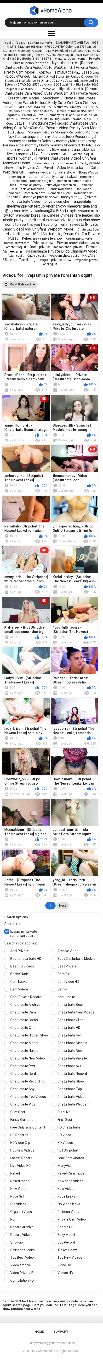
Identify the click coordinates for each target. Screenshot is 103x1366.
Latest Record (21, 1158)
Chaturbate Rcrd (23, 1074)
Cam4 (62, 989)
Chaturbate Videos (71, 1097)
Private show (43, 243)
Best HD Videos (22, 966)
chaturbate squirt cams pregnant (55, 163)
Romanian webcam (16, 243)
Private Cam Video (71, 1219)
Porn (13, 1219)
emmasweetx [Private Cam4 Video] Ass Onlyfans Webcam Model (50, 226)
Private (94, 58)
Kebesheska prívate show (42, 238)
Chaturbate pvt (69, 1066)
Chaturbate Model (24, 1043)
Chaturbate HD (68, 1028)
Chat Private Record (25, 997)
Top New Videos (69, 1257)
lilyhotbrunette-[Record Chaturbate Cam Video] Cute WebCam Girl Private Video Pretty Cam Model (52, 125)
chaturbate (66, 997)
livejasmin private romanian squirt (23, 934)
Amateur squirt (83, 154)
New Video (18, 1189)
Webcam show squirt (64, 255)
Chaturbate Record (72, 1074)
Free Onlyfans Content (27, 1127)
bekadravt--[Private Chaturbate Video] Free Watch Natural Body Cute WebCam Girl (49, 100)
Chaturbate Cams (24, 1020)
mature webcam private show (51, 172)
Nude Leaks (66, 1196)
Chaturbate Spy (22, 1089)
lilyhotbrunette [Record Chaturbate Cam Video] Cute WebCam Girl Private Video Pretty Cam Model (51, 93)
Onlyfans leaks (68, 1204)
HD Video (64, 1135)
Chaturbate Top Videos (28, 1097)
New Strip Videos (70, 1181)
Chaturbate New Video (27, 1058)
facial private (40, 247)
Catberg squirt (36, 255)
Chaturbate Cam (23, 1012)
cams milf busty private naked (53, 176)
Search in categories (20, 943)
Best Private (67, 966)
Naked (15, 1173)
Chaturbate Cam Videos (75, 1012)
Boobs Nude (19, 974)
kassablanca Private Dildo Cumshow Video (61, 251)
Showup (16, 1242)
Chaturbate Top (69, 1089)
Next (62, 905)
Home (39, 1331)
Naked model (20, 1181)
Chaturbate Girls (22, 1028)
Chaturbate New (70, 1051)
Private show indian (72, 243)
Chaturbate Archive (25, 1005)
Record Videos (21, 1235)
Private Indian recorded (30, 63)
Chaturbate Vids (22, 1104)
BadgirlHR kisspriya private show (31, 197)
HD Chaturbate (68, 1127)
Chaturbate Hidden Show (29, 1035)
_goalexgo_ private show (51, 260)
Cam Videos (19, 989)
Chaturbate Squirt (89, 229)
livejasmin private (86, 260)
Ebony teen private (55, 154)
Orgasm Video (21, 1212)
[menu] (51, 34)
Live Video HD (20, 1166)
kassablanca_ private (68, 247)
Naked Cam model (71, 1173)
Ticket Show (67, 1250)
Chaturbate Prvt (22, 1066)
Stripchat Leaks (22, 1250)
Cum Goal (17, 1112)
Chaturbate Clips (70, 1020)
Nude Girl (17, 1196)
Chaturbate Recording (27, 1081)
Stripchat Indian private (34, 42)
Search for (12, 924)
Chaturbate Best (70, 1005)
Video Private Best (24, 1273)
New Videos (66, 1189)
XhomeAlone (46, 1351)
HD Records (19, 1135)
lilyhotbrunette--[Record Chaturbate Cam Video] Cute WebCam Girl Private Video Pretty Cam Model (51, 67)
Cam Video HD (68, 982)
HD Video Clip (20, 1143)
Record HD (65, 1227)
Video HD (64, 1265)
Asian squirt (16, 255)
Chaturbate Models (72, 1043)
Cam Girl (63, 974)
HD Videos (65, 1143)
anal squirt (50, 264)
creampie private (79, 238)
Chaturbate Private (72, 1058)
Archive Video (67, 951)
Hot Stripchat (67, 1150)
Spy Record (66, 1242)
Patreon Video (68, 1212)
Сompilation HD (22, 1280)
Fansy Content (21, 1120)
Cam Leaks (18, 982)
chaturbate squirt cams (70, 58)
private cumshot (57, 201)
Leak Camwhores (70, 1158)
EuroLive (63, 1112)
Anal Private (19, 951)
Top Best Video (22, 1257)
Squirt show (15, 132)
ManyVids (65, 1166)
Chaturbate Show (71, 1081)
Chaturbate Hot (69, 1035)
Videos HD (65, 1273)
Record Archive (22, 1227)
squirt (9, 42)
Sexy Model (66, 1235)
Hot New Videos (22, 1150)
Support (60, 1331)
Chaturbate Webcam (73, 1104)
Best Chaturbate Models (76, 959)
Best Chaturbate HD (25, 959)
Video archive (20, 1265)
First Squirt (65, 1120)
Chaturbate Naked (24, 1051)
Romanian (49, 89)
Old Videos (18, 1204)
